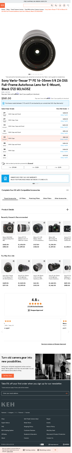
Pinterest (20, 412)
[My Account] (60, 5)
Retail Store (27, 423)
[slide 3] (37, 183)
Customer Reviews (29, 430)
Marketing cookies (45, 450)
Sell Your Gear (7, 375)
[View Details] (8, 232)
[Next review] (68, 332)
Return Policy (51, 426)
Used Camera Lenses (17, 9)
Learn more (10, 451)
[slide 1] (34, 183)
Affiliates (4, 434)
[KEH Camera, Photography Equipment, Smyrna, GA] (42, 444)
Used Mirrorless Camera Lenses (34, 9)
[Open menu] (68, 5)
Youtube (28, 412)
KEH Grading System (8, 430)
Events (48, 423)
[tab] (10, 198)
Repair (49, 419)
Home (3, 9)
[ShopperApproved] (53, 444)
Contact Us (50, 438)
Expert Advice (6, 423)
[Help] (55, 5)
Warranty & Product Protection (56, 434)
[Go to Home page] (2, 5)
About (3, 438)
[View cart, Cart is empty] (64, 5)
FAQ (3, 426)
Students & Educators (30, 434)
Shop (8, 9)
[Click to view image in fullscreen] (35, 44)
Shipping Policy (28, 426)
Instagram (11, 412)
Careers (26, 438)
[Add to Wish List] (14, 223)
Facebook (4, 412)
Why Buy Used (51, 430)
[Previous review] (2, 332)
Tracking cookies (30, 450)
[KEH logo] (8, 404)
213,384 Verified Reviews (35, 306)
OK (55, 450)
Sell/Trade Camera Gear (31, 419)
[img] (35, 303)
